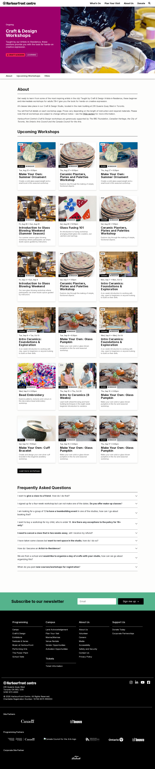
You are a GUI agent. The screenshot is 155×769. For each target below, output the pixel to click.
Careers (82, 637)
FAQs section (89, 114)
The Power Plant (20, 653)
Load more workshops (29, 471)
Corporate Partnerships (123, 633)
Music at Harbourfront (22, 645)
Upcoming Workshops (28, 76)
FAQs (47, 76)
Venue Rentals (52, 641)
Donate (141, 3)
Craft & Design (18, 633)
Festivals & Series (20, 641)
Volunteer (83, 633)
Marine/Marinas (53, 637)
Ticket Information (54, 666)
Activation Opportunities (57, 649)
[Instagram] (131, 682)
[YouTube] (143, 682)
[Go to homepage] (19, 3)
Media (81, 641)
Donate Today (118, 629)
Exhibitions (17, 637)
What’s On (95, 3)
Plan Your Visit (112, 3)
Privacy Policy (85, 657)
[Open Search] (149, 3)
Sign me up (131, 601)
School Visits (18, 657)
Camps (15, 629)
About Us (129, 3)
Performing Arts (19, 649)
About (9, 76)
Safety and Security (88, 649)
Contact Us (84, 653)
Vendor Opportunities (55, 645)
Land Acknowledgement (57, 629)
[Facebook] (148, 682)
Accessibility (84, 645)
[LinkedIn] (136, 682)
